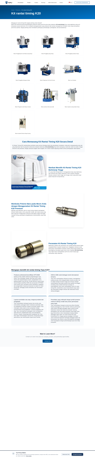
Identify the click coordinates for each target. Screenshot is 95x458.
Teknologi (43, 2)
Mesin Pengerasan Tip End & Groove (47, 80)
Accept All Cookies (77, 454)
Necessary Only (66, 454)
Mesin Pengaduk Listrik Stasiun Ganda (23, 106)
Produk (28, 2)
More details (29, 455)
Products (18, 10)
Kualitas (36, 2)
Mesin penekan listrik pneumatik (47, 106)
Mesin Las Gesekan (72, 80)
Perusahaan (20, 2)
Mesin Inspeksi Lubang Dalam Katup (72, 106)
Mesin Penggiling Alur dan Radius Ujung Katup (23, 53)
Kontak (61, 2)
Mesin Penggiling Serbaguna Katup (23, 80)
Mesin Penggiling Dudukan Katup (72, 53)
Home (12, 10)
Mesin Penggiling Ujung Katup (47, 53)
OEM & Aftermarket (52, 2)
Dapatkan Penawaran (82, 2)
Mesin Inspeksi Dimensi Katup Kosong (23, 133)
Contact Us (47, 341)
